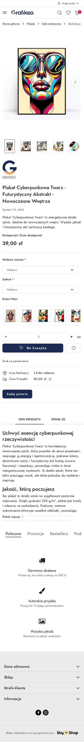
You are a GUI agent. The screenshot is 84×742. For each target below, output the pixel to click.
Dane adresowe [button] (17, 666)
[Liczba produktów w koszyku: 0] (77, 12)
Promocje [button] (35, 534)
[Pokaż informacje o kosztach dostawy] (50, 379)
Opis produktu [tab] (30, 419)
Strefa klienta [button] (14, 688)
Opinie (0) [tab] (58, 419)
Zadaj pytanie (17, 394)
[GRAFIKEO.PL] (9, 167)
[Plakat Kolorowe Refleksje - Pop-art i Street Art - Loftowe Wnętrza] (43, 315)
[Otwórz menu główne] (4, 12)
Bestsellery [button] (59, 534)
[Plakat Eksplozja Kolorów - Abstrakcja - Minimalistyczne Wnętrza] (27, 315)
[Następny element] (77, 316)
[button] (75, 82)
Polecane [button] (13, 534)
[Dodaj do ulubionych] (74, 348)
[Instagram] (46, 712)
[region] (42, 315)
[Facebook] (38, 712)
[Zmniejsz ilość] (6, 337)
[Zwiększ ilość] (71, 337)
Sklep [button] (8, 677)
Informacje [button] (12, 698)
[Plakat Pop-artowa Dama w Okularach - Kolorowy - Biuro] (59, 315)
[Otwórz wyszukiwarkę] (59, 12)
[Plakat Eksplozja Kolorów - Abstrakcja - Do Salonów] (10, 315)
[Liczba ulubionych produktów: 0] (68, 12)
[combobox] (40, 270)
